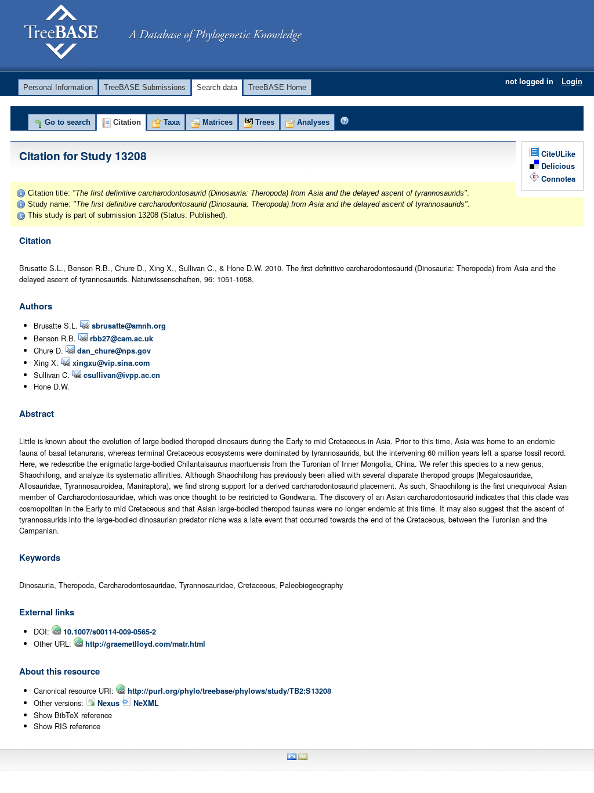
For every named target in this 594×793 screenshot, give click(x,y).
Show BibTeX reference (73, 714)
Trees (263, 122)
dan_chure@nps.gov (113, 350)
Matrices (216, 122)
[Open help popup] (344, 121)
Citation (126, 122)
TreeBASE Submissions (145, 87)
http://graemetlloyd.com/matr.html (144, 644)
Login (572, 81)
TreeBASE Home (277, 87)
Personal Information (58, 87)
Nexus (108, 703)
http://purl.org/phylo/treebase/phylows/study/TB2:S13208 (228, 691)
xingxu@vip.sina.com (110, 363)
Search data (217, 87)
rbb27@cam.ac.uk (120, 338)
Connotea (557, 179)
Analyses (312, 122)
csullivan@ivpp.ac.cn (120, 375)
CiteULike (557, 154)
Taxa (170, 122)
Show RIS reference (67, 725)
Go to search (66, 122)
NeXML (145, 703)
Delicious (557, 166)
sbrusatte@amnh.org (127, 325)
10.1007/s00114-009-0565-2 (108, 631)
